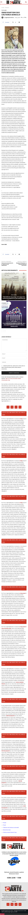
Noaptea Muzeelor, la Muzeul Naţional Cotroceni (21, 264)
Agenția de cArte (9, 17)
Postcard (7, 7)
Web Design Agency (9, 911)
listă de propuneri (10, 715)
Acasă (2, 7)
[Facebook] (8, 407)
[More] (19, 22)
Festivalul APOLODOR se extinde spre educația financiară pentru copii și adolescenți (14, 325)
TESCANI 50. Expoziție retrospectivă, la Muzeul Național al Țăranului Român (14, 297)
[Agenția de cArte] (2, 18)
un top (20, 418)
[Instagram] (12, 407)
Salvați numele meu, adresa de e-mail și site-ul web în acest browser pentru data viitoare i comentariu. (13, 367)
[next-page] (5, 331)
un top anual (22, 593)
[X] (20, 407)
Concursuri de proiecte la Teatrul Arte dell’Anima (7, 264)
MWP (16, 911)
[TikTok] (16, 407)
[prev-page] (2, 331)
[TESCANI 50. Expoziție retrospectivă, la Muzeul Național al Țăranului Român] (14, 286)
